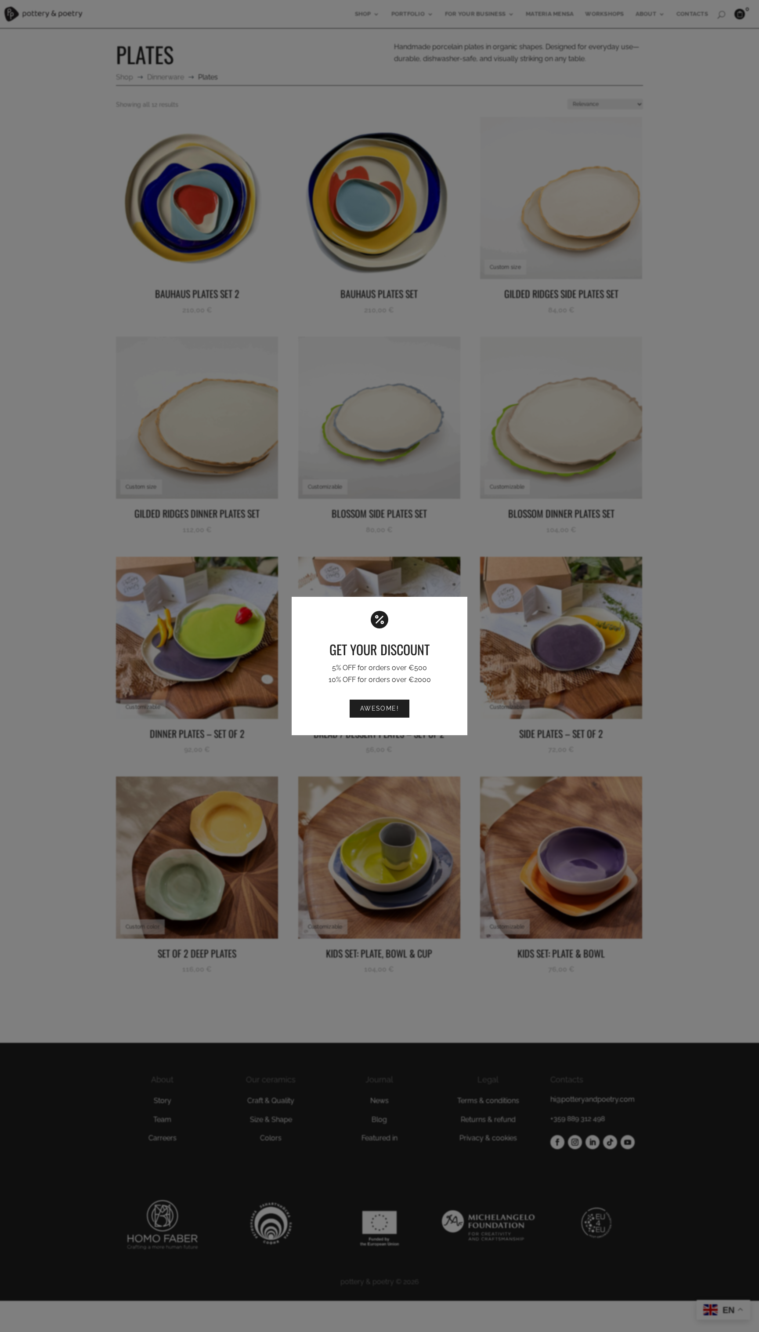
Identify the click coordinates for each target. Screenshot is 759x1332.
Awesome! (379, 708)
